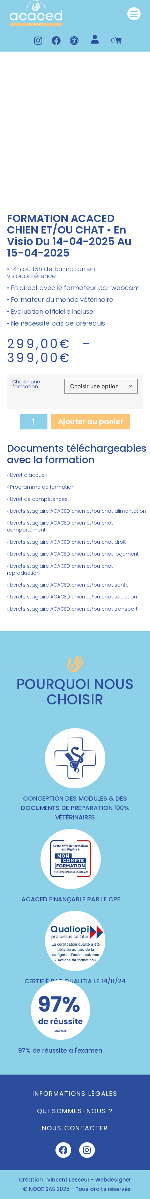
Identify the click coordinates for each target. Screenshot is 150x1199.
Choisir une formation (26, 384)
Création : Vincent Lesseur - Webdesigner (75, 1179)
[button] (134, 14)
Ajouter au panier (90, 421)
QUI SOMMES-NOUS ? (75, 1111)
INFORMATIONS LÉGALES (75, 1093)
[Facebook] (56, 40)
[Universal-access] (74, 40)
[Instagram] (38, 40)
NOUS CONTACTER (75, 1128)
